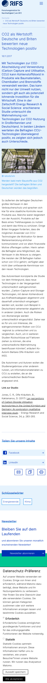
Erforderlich (12, 618)
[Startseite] (12, 3)
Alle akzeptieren (14, 679)
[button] (30, 472)
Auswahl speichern (15, 672)
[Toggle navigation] (41, 3)
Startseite (5, 18)
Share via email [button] (18, 472)
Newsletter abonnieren (22, 553)
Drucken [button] (41, 472)
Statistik (10, 639)
